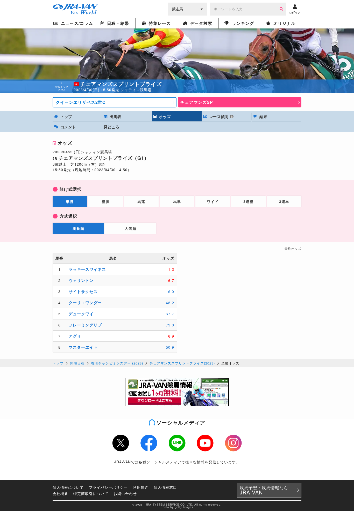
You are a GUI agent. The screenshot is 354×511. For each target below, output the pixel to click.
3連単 (284, 201)
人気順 (130, 228)
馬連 (141, 201)
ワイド (212, 201)
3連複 (248, 201)
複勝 (105, 201)
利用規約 (140, 487)
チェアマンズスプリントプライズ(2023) (182, 363)
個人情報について (68, 487)
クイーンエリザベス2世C (81, 102)
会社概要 (60, 493)
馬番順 (78, 228)
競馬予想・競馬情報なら (264, 490)
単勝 (70, 201)
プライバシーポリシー (108, 487)
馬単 (177, 201)
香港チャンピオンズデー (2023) (117, 363)
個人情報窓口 (165, 487)
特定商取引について (90, 493)
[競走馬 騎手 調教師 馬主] (187, 8)
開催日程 (77, 363)
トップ (58, 363)
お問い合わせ (125, 493)
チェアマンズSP (196, 102)
